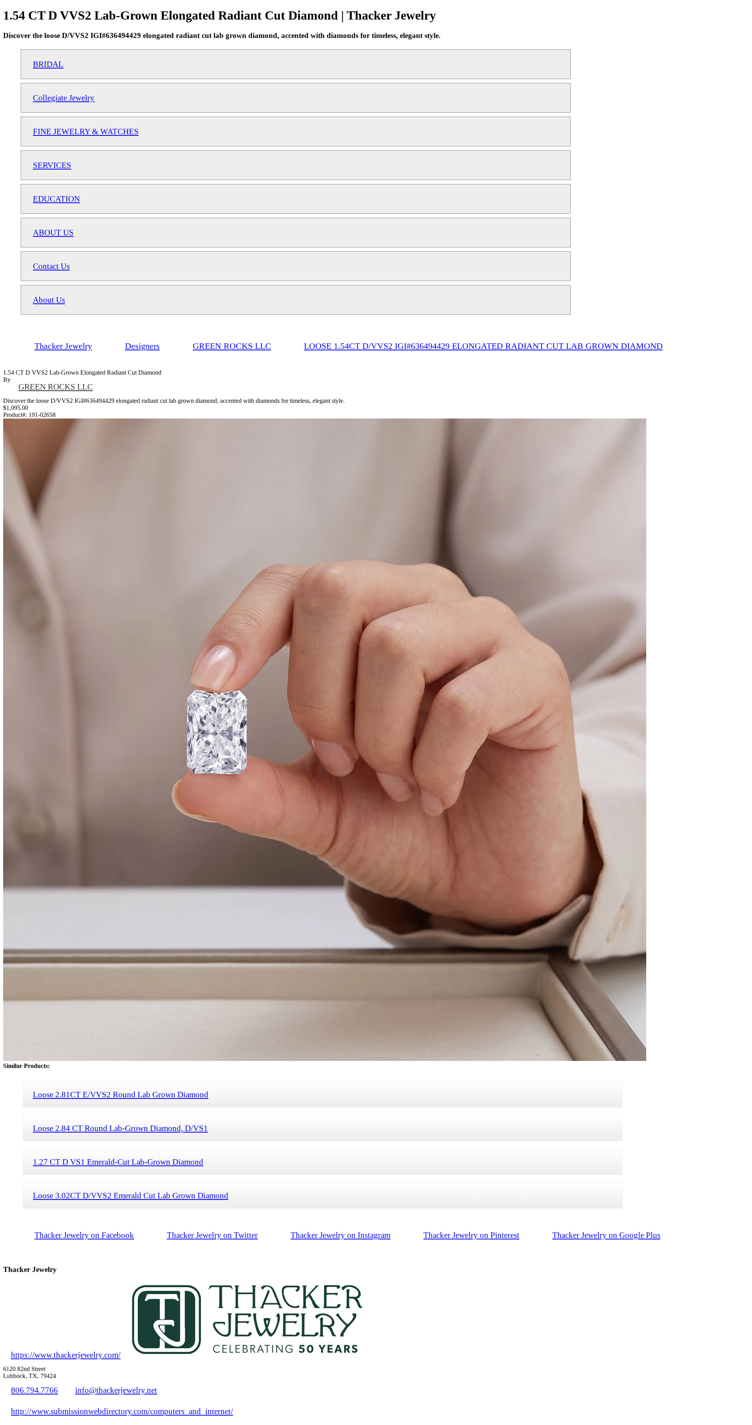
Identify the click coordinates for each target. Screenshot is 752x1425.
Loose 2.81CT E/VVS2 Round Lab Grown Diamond (120, 1094)
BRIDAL (48, 64)
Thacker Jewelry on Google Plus (606, 1234)
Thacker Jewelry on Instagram (340, 1234)
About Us (49, 299)
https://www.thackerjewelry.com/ (66, 1354)
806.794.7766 (34, 1389)
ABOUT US (53, 232)
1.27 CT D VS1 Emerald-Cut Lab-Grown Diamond (118, 1161)
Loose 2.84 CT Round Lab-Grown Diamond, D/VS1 (120, 1128)
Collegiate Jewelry (63, 97)
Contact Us (51, 266)
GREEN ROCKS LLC (55, 386)
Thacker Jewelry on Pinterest (471, 1234)
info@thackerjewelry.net (116, 1389)
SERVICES (52, 165)
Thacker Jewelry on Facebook (84, 1234)
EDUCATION (56, 198)
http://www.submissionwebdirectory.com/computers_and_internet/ (122, 1411)
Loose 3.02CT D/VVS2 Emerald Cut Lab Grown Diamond (130, 1195)
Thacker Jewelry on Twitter (212, 1234)
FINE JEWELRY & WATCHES (86, 131)
